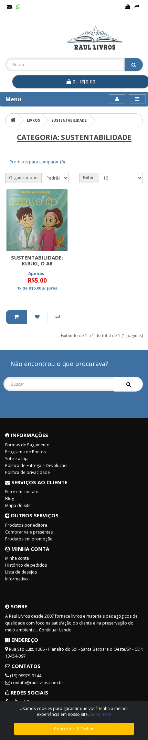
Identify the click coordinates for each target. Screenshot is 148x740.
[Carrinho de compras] (127, 7)
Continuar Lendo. (56, 630)
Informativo (16, 579)
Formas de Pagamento (27, 445)
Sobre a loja (17, 459)
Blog (9, 498)
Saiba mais (100, 714)
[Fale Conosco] (9, 7)
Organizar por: (23, 178)
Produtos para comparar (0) (37, 162)
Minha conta (17, 558)
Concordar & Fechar (74, 729)
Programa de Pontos (25, 452)
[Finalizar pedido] (137, 7)
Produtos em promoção (29, 539)
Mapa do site (18, 505)
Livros (33, 120)
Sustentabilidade (69, 120)
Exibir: (89, 178)
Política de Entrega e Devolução (36, 465)
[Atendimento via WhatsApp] (18, 7)
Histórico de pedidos (26, 565)
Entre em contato (22, 492)
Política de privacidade (27, 472)
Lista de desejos (21, 572)
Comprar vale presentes (29, 532)
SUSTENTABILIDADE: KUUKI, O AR (37, 260)
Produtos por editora (26, 525)
